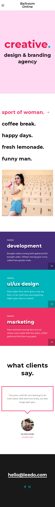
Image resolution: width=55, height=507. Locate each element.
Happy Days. (17, 135)
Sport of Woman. (23, 112)
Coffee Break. (19, 124)
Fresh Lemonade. (23, 147)
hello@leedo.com (27, 474)
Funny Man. (17, 159)
